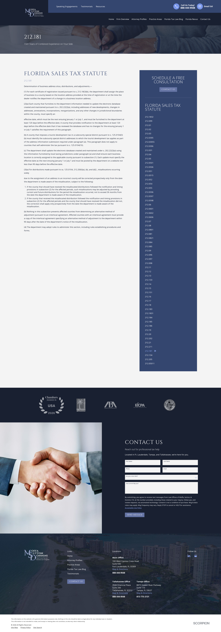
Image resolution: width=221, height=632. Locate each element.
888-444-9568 (188, 8)
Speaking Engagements (66, 6)
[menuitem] (168, 117)
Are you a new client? (132, 476)
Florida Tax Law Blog (76, 569)
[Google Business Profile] (195, 556)
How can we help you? (132, 483)
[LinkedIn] (189, 556)
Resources (100, 6)
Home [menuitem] (111, 19)
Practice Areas (73, 564)
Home (70, 556)
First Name (129, 461)
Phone (128, 469)
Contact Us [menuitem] (205, 19)
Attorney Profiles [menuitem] (139, 19)
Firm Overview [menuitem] (122, 19)
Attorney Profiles (74, 560)
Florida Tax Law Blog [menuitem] (173, 19)
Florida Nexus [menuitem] (192, 19)
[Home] (34, 13)
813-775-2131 (143, 596)
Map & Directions (120, 569)
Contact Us (168, 89)
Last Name (167, 461)
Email (165, 469)
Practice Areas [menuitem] (155, 19)
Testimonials (87, 6)
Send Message (134, 515)
